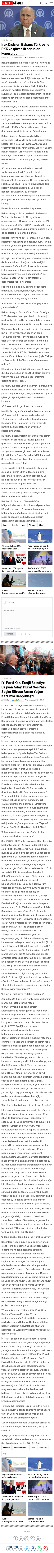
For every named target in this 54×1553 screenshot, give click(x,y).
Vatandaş (43, 1447)
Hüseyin (14, 525)
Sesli (33, 1447)
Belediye (6, 1447)
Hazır (5, 525)
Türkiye (32, 525)
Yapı (5, 1453)
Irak (23, 525)
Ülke (41, 525)
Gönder (10, 633)
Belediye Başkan (20, 1447)
